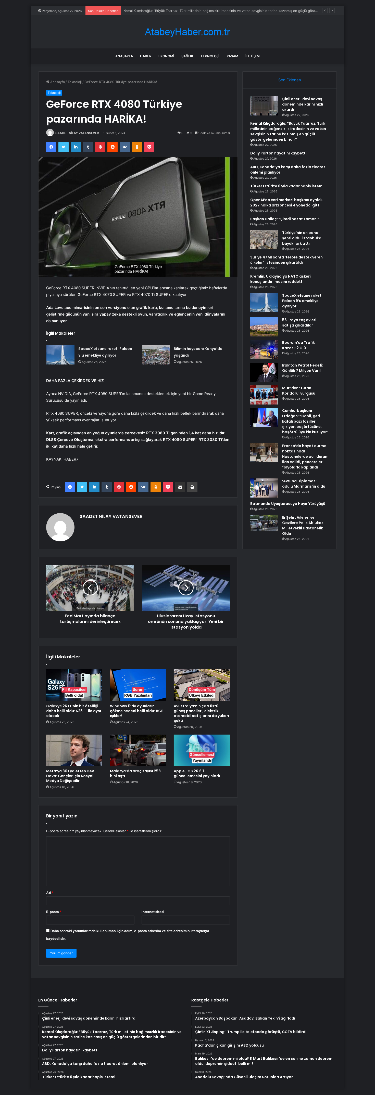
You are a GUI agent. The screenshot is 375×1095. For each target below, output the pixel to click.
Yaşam (232, 56)
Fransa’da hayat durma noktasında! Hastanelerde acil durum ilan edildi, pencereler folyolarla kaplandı (305, 456)
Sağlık (187, 56)
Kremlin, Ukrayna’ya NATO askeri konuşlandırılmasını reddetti (280, 279)
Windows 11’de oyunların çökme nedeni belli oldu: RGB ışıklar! (137, 710)
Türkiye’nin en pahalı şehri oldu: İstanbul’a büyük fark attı (301, 238)
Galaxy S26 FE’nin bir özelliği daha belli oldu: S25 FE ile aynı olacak (73, 710)
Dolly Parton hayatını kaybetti (278, 153)
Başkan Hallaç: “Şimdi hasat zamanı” (284, 218)
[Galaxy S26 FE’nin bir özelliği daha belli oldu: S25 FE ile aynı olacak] (74, 685)
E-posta (53, 912)
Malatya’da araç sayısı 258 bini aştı (135, 773)
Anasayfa (124, 56)
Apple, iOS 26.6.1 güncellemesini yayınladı (197, 773)
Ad (49, 893)
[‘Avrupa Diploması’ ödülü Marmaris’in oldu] (264, 488)
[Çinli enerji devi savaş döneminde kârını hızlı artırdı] (264, 105)
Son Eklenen (289, 79)
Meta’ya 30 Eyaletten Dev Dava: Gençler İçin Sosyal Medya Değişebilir (70, 775)
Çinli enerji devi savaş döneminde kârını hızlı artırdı (302, 104)
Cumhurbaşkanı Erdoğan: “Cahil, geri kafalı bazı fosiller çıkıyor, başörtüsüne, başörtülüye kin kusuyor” (305, 421)
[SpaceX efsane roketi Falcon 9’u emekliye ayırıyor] (60, 354)
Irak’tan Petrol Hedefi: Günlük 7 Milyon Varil (302, 368)
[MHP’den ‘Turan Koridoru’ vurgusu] (264, 395)
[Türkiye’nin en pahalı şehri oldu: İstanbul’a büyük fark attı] (264, 239)
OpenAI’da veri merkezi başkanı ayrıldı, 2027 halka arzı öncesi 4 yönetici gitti (286, 202)
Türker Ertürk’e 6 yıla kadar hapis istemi (286, 186)
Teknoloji (210, 56)
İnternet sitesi (153, 912)
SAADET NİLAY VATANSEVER (77, 133)
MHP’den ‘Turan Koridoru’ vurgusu (298, 390)
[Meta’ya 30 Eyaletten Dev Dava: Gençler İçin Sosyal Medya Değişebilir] (74, 750)
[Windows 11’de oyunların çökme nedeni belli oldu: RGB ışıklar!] (138, 685)
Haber (145, 56)
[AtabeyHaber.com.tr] (187, 32)
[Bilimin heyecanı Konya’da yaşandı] (156, 354)
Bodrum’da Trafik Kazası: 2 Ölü (298, 345)
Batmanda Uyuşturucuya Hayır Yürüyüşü (287, 503)
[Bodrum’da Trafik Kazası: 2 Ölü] (264, 349)
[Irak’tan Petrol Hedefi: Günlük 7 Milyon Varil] (264, 372)
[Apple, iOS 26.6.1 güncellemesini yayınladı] (202, 750)
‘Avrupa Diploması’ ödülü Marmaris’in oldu (303, 483)
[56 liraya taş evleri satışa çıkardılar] (264, 326)
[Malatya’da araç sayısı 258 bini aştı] (138, 750)
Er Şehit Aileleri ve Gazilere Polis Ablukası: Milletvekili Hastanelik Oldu (304, 525)
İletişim (252, 56)
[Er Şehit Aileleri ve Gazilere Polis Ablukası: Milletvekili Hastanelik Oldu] (264, 523)
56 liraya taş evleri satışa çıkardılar (299, 322)
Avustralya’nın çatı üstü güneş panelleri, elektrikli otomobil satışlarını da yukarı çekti (201, 713)
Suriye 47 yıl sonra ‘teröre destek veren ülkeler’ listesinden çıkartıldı (286, 260)
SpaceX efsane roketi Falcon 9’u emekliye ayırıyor (302, 301)
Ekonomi (166, 56)
